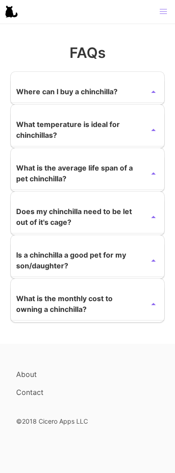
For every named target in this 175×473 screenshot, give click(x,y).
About (26, 374)
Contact (30, 392)
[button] (163, 11)
